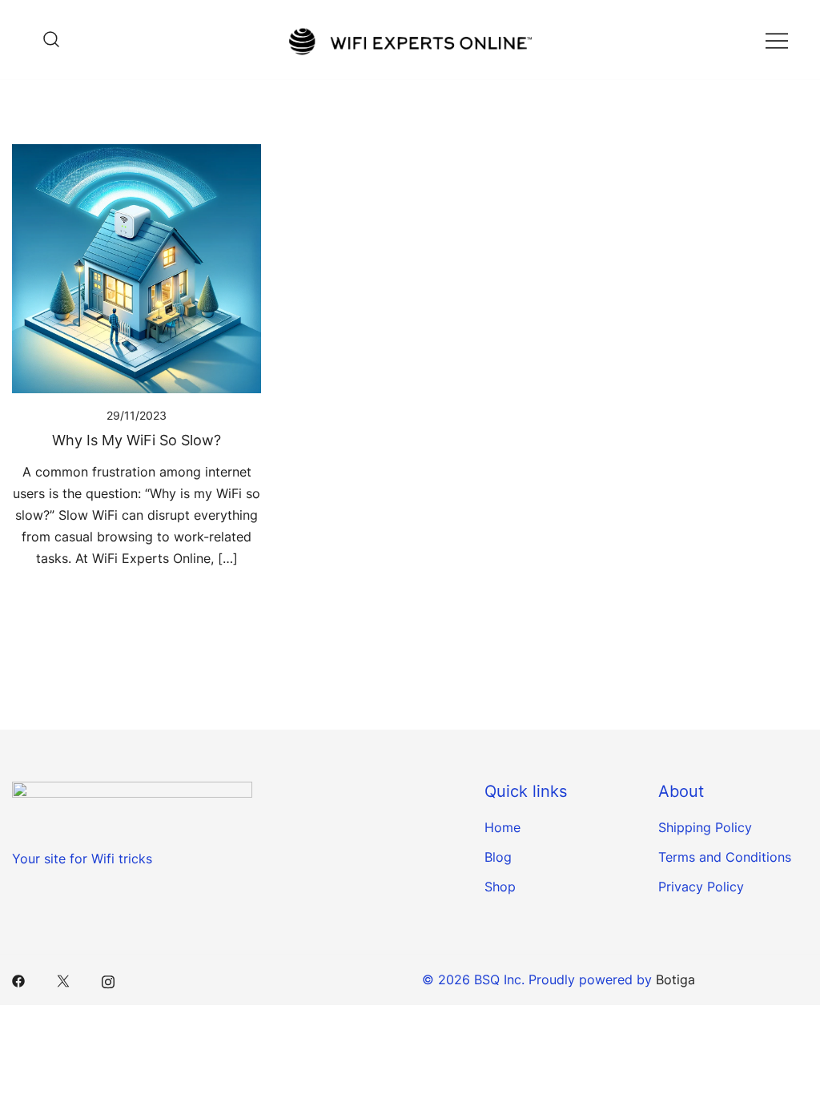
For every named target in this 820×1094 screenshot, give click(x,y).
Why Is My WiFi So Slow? (136, 440)
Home (502, 827)
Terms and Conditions (724, 857)
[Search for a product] (46, 39)
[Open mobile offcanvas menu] (777, 39)
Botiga (675, 979)
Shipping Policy (705, 827)
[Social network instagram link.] (108, 979)
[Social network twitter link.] (63, 979)
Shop (500, 887)
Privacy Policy (701, 887)
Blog (498, 857)
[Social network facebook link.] (18, 979)
